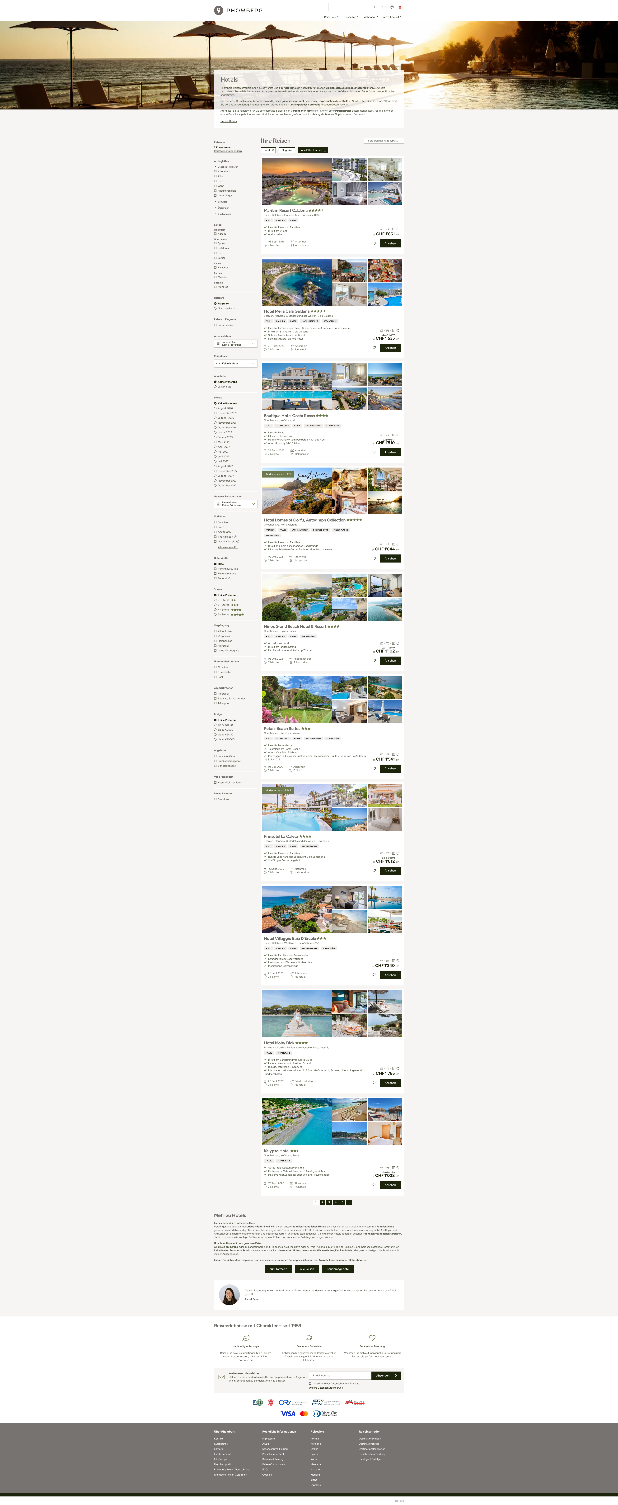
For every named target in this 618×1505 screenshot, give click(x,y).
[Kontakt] (392, 7)
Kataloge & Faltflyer (370, 1459)
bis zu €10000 (226, 739)
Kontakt (218, 1438)
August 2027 (225, 466)
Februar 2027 (225, 437)
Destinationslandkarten (372, 1448)
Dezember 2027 (227, 485)
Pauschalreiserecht (273, 1454)
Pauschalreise (226, 325)
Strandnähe (224, 672)
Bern (220, 181)
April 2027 (224, 446)
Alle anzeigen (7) (228, 547)
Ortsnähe (223, 667)
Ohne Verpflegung (228, 650)
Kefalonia (223, 248)
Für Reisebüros (222, 1454)
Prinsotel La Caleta (281, 836)
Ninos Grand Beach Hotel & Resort (295, 626)
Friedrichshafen (227, 190)
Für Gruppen (221, 1459)
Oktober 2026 (226, 417)
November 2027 (227, 480)
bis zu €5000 (225, 734)
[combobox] (354, 7)
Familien (223, 522)
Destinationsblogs (369, 1443)
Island (314, 1479)
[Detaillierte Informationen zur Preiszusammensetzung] (398, 229)
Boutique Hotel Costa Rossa (289, 415)
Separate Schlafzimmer (231, 698)
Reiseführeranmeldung (372, 1454)
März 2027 (224, 442)
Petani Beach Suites (282, 728)
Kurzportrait (221, 1443)
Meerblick (223, 693)
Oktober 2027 (226, 475)
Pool (220, 676)
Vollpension (224, 636)
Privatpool (223, 703)
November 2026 (227, 422)
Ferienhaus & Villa (228, 568)
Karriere (218, 1448)
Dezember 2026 (227, 427)
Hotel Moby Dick (279, 1043)
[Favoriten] (384, 7)
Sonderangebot (227, 765)
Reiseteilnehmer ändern (228, 150)
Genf (221, 185)
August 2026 (225, 408)
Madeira (222, 277)
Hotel (221, 563)
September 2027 (227, 471)
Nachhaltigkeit (310, 321)
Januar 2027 (225, 432)
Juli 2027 (223, 461)
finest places (341, 530)
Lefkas (221, 257)
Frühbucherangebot (229, 760)
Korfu (221, 253)
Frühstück (223, 645)
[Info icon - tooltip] (235, 536)
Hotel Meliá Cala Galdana (287, 311)
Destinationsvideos (370, 1438)
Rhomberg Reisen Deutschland (231, 1469)
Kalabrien (223, 267)
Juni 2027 (223, 456)
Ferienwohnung (227, 573)
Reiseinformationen (273, 1464)
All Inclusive (225, 631)
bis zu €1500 (225, 724)
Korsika (222, 233)
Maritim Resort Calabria (286, 210)
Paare (221, 527)
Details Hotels (228, 121)
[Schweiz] (400, 7)
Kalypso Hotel (276, 1150)
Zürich (221, 176)
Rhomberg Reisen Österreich (230, 1474)
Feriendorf (224, 578)
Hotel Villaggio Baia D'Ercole (290, 938)
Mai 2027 (223, 451)
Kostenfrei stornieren (230, 782)
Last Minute (224, 386)
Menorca (223, 286)
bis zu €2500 (225, 729)
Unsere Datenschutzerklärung (326, 1387)
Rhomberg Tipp (313, 426)
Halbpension (225, 640)
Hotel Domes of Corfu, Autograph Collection (305, 520)
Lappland (316, 1484)
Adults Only (224, 531)
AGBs (265, 1443)
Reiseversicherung (272, 1459)
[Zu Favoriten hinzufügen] (374, 243)
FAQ (264, 1469)
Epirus (221, 243)
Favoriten (223, 799)
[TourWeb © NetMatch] (399, 1501)
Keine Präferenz (227, 381)
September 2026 (227, 413)
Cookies (267, 1474)
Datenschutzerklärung (275, 1448)
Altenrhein (224, 171)
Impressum (268, 1438)
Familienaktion (226, 756)
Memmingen (225, 195)
